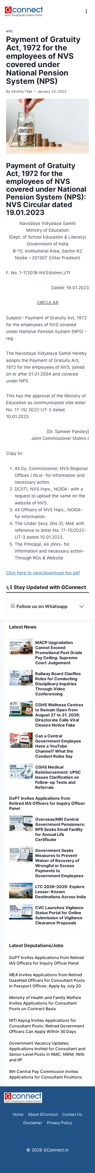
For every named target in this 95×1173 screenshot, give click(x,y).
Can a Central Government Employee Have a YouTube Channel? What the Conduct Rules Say (58, 746)
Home (18, 1114)
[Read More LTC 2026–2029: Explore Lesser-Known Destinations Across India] (21, 890)
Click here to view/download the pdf (43, 572)
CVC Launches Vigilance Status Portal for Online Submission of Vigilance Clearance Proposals (59, 915)
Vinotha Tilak (21, 91)
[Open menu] (86, 11)
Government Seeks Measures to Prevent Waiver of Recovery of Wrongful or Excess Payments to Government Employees (59, 863)
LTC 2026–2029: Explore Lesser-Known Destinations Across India (60, 891)
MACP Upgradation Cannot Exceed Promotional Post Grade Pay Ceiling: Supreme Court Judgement (58, 652)
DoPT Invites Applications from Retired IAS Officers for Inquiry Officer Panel (47, 803)
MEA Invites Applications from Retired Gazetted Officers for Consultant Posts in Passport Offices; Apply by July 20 (47, 980)
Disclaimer (32, 1122)
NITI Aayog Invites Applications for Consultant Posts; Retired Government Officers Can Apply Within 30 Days (46, 1026)
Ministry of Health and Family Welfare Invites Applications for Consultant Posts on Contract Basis (45, 1003)
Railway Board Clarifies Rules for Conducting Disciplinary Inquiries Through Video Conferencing (58, 683)
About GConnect (43, 1114)
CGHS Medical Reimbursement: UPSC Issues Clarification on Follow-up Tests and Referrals (58, 777)
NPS (9, 31)
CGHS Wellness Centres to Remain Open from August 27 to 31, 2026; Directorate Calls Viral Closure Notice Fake (59, 715)
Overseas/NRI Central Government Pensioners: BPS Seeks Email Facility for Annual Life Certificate (60, 829)
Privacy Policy (59, 1122)
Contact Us (72, 1114)
